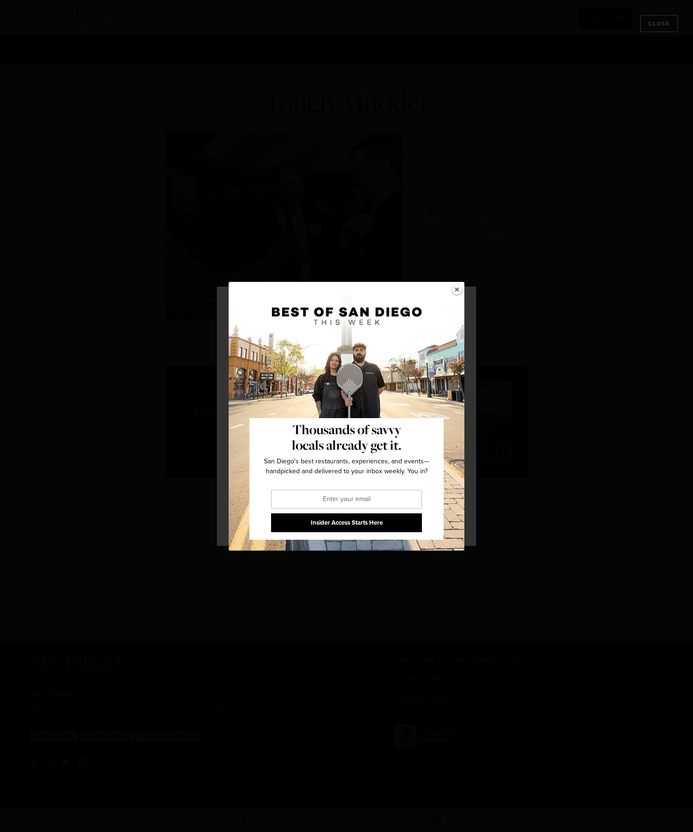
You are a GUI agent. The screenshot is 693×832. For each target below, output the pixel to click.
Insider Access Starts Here (347, 522)
